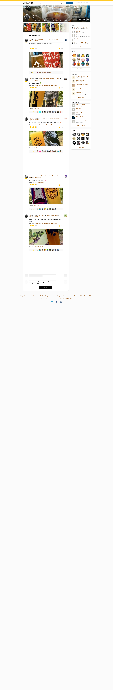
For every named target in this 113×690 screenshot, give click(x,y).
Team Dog (41, 118)
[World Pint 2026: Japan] (74, 64)
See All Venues (81, 125)
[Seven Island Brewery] (74, 134)
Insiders (47, 3)
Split (39, 78)
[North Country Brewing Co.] (83, 143)
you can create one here (53, 283)
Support (70, 296)
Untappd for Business (26, 296)
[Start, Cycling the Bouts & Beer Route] (83, 60)
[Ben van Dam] (53, 112)
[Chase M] (48, 209)
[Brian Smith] (48, 112)
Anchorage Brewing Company (51, 78)
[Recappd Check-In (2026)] (79, 60)
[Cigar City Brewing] (74, 139)
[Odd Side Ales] (83, 139)
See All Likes (81, 147)
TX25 (77, 38)
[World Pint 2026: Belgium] (87, 60)
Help (52, 3)
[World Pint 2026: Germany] (83, 64)
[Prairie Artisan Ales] (79, 139)
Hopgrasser (41, 215)
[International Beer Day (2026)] (87, 56)
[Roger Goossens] (55, 209)
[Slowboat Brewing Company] (87, 139)
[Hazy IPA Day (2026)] (74, 56)
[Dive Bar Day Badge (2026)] (79, 64)
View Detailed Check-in (38, 108)
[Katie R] (50, 209)
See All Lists (81, 47)
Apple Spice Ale (43, 39)
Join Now (69, 3)
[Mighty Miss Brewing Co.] (87, 134)
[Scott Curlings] (58, 112)
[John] (42, 209)
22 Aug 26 (31, 205)
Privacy (91, 296)
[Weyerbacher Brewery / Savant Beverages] (87, 143)
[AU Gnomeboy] (45, 209)
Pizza (77, 35)
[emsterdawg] (50, 112)
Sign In (62, 3)
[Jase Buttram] (40, 72)
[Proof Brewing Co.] (79, 143)
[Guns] (42, 72)
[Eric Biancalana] (42, 112)
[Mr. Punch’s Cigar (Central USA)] (87, 64)
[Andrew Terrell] (55, 112)
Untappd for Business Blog (40, 296)
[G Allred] (37, 72)
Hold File (78, 31)
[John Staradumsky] (58, 151)
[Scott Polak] (50, 72)
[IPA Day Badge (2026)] (74, 60)
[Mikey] (37, 112)
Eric (30, 39)
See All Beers (81, 97)
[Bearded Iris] (74, 143)
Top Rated (41, 3)
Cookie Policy (44, 298)
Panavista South (33, 40)
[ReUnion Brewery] (83, 134)
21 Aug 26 (31, 246)
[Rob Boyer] (60, 112)
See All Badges (81, 69)
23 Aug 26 (31, 108)
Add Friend (82, 19)
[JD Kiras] (45, 112)
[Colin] (48, 72)
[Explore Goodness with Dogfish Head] (79, 56)
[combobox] (82, 3)
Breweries (52, 296)
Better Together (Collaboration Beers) (86, 42)
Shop (56, 3)
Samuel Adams (53, 39)
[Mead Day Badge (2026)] (83, 56)
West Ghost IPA (42, 175)
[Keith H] (40, 112)
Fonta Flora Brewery (52, 215)
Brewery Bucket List (81, 27)
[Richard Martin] (45, 72)
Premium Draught (40, 182)
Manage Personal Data (66, 298)
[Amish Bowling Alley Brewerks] (79, 134)
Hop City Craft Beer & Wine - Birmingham (46, 85)
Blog (36, 3)
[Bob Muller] (53, 151)
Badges (59, 296)
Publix (37, 46)
